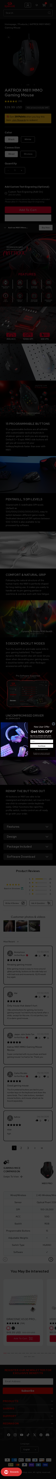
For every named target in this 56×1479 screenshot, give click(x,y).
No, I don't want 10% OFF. (41, 749)
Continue (41, 746)
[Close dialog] (53, 724)
